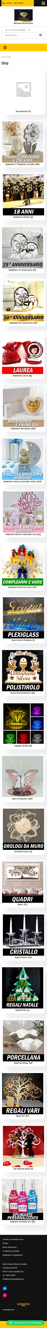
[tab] (43, 3)
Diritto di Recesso (10, 1247)
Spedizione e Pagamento (12, 1255)
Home (3, 57)
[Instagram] (5, 1295)
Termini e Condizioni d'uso (13, 1239)
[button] (26, 1322)
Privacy (5, 1243)
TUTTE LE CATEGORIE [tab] (17, 30)
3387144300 (18, 2)
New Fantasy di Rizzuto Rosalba (23, 23)
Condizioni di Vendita (11, 1251)
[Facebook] (5, 1288)
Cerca (40, 35)
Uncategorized (8, 1310)
